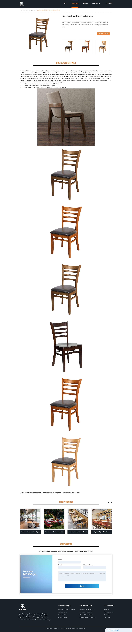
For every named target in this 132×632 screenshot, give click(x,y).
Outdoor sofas (62, 612)
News (85, 4)
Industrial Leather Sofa (29, 493)
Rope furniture (62, 615)
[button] (108, 502)
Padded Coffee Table (86, 615)
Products (75, 4)
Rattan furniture (63, 617)
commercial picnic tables (44, 493)
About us (108, 4)
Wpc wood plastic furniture (66, 609)
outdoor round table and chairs (87, 609)
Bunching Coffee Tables (59, 493)
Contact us (96, 4)
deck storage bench (86, 612)
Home (65, 4)
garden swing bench (73, 493)
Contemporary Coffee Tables (89, 617)
